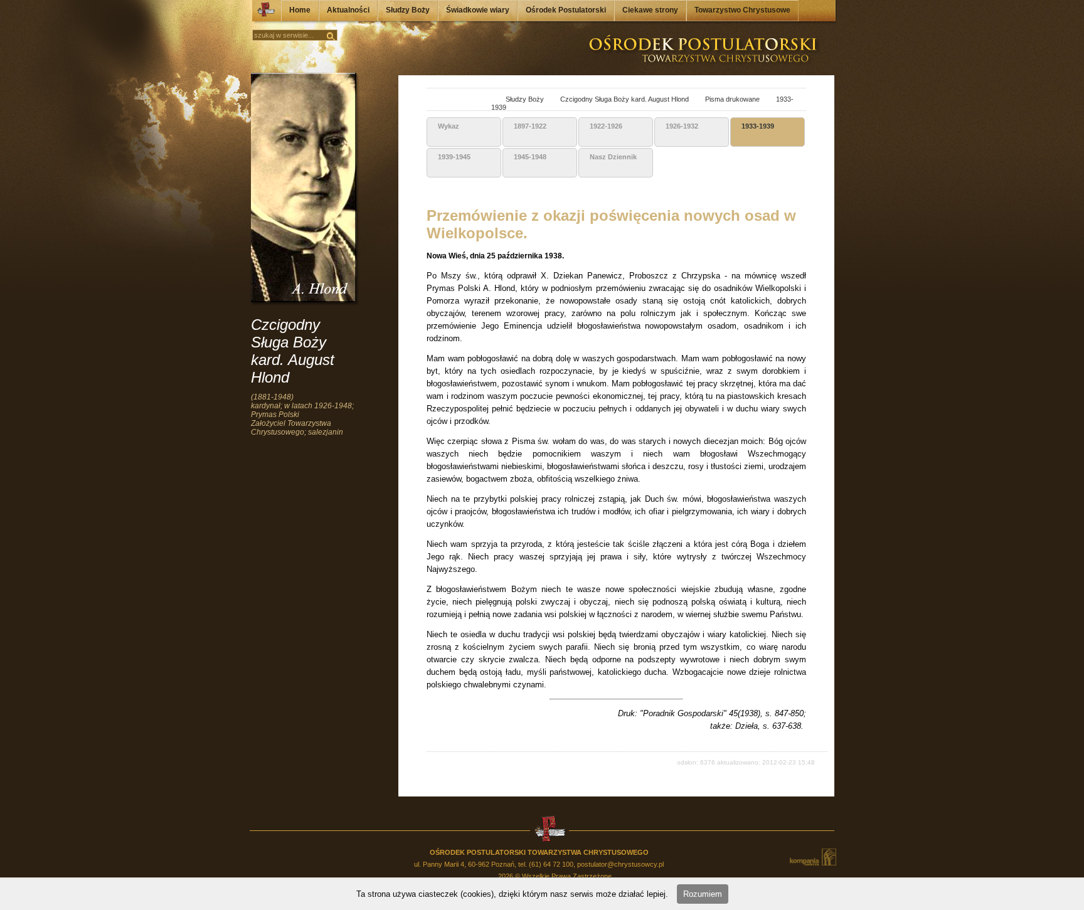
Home (300, 10)
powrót (438, 100)
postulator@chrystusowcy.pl (620, 864)
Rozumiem (702, 894)
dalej (452, 100)
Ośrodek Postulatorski (566, 10)
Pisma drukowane (725, 99)
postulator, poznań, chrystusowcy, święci (482, 100)
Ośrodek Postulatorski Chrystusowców (262, 12)
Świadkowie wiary (477, 10)
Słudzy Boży (408, 10)
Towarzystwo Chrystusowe (742, 10)
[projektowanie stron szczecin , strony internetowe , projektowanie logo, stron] (812, 857)
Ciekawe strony (650, 10)
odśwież (465, 100)
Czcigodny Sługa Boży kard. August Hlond (617, 99)
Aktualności (348, 10)
